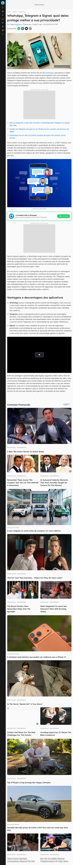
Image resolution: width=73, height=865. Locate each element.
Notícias (15, 11)
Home (8, 11)
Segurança (22, 11)
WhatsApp (49, 73)
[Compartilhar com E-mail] (26, 28)
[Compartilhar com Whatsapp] (18, 28)
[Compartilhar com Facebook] (22, 28)
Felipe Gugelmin (16, 24)
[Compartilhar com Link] (30, 28)
